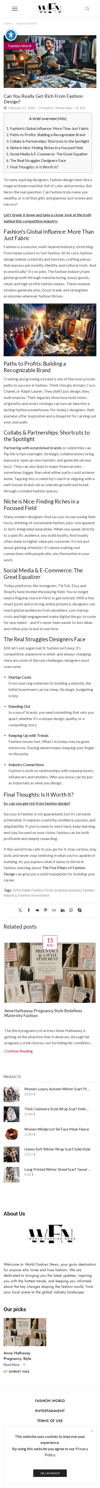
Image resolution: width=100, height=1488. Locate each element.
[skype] (78, 910)
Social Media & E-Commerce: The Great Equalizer (47, 154)
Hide (62, 119)
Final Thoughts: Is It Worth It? (32, 167)
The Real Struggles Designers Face (36, 160)
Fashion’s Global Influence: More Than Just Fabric (47, 128)
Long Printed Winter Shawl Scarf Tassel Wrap (57, 1169)
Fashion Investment (34, 895)
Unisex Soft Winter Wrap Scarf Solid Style (57, 1149)
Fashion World (26, 23)
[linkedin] (62, 910)
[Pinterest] (46, 910)
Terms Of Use (50, 1420)
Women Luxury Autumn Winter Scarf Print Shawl (57, 1089)
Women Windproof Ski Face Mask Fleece (56, 1129)
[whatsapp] (71, 910)
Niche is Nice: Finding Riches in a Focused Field (44, 147)
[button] (8, 992)
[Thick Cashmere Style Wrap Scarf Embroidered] (11, 1114)
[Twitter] (21, 910)
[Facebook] (29, 910)
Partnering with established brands (33, 447)
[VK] (37, 910)
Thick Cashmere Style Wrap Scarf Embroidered (57, 1109)
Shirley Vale (63, 108)
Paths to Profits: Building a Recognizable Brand (45, 134)
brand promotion (68, 890)
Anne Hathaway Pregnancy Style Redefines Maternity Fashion (43, 1013)
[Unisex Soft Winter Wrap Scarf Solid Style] (11, 1154)
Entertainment (50, 1411)
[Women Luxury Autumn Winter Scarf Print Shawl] (11, 1094)
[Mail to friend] (54, 910)
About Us (14, 1213)
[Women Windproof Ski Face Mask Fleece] (11, 1134)
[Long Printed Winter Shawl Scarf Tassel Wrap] (11, 1175)
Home (8, 23)
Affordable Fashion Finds (33, 890)
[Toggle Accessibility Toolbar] (11, 35)
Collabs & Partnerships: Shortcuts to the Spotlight (47, 141)
